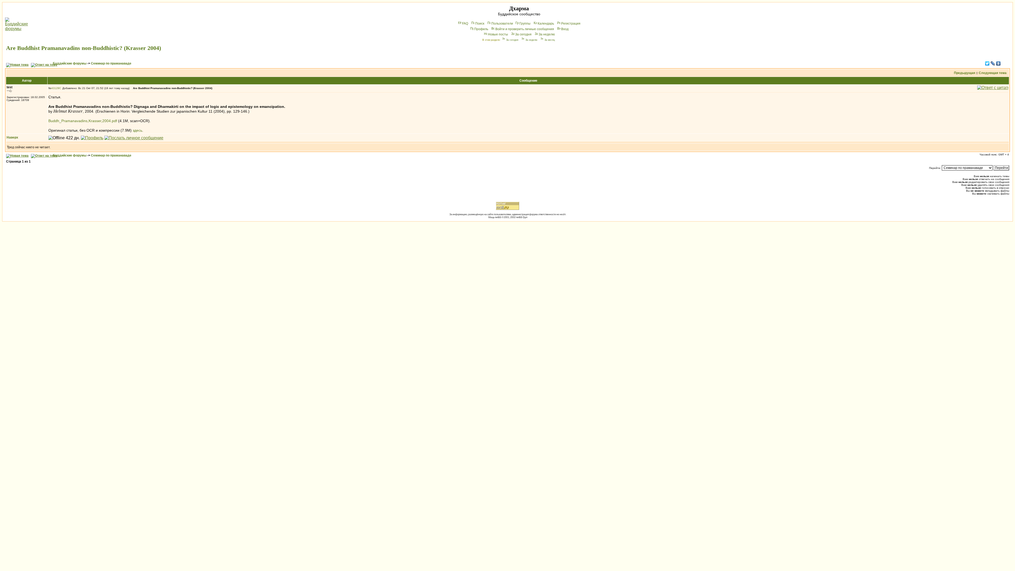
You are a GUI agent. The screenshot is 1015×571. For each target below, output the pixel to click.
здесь (137, 130)
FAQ (465, 23)
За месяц (550, 40)
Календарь (546, 23)
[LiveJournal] (993, 63)
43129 (55, 88)
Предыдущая (964, 73)
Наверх (12, 137)
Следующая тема (993, 73)
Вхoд (565, 29)
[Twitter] (987, 63)
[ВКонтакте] (998, 63)
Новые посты (498, 34)
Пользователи (502, 23)
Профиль (481, 29)
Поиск (479, 23)
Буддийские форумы (69, 63)
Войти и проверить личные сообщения (524, 29)
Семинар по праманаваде (111, 63)
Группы (524, 23)
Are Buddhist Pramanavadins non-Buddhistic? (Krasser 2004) (83, 48)
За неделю (547, 34)
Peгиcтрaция (570, 23)
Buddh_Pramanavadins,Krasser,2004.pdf (82, 121)
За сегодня (523, 34)
